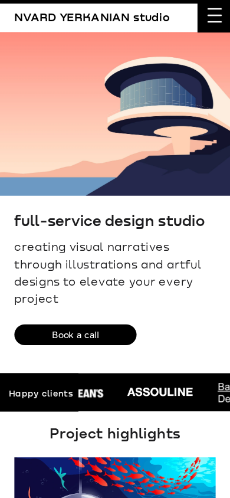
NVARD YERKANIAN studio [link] (92, 17)
